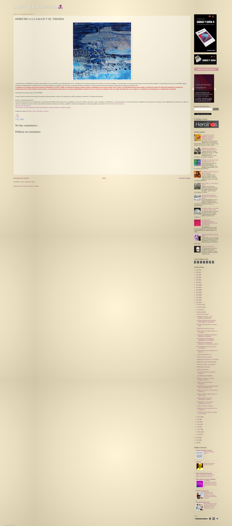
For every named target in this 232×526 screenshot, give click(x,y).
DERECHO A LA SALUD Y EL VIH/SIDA (207, 359)
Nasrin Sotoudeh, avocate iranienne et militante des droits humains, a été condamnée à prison (210, 506)
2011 (197, 440)
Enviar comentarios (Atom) (28, 181)
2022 (197, 280)
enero (199, 434)
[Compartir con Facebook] (21, 119)
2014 (197, 300)
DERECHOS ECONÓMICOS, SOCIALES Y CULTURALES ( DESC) (207, 343)
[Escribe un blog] (18, 119)
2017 (197, 292)
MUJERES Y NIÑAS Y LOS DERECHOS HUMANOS (204, 317)
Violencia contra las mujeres (204, 357)
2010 (197, 442)
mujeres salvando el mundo (204, 450)
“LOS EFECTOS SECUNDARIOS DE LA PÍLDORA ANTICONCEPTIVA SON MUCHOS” (209, 222)
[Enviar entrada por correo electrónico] (17, 115)
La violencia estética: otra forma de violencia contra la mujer (210, 209)
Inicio (104, 178)
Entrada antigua (184, 178)
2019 (197, 287)
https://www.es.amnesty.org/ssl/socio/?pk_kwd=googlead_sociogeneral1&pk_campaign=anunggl (42, 107)
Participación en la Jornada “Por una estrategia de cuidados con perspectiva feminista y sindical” (210, 495)
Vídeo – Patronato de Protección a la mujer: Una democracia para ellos (205, 475)
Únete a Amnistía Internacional (115, 104)
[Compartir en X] (19, 119)
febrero (199, 432)
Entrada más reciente (21, 178)
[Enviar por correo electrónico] (16, 119)
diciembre (200, 304)
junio (198, 422)
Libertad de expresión (202, 369)
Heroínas (198, 462)
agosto (199, 416)
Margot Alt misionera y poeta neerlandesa (209, 464)
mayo (199, 424)
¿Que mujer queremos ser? (204, 354)
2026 (197, 270)
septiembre (200, 312)
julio (198, 419)
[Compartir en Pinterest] (23, 119)
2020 (197, 285)
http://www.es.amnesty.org (22, 105)
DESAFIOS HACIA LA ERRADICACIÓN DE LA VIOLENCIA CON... (207, 387)
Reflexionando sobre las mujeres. (206, 328)
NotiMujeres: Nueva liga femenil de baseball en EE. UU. (210, 160)
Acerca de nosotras (10, 525)
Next (215, 89)
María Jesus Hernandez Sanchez (38, 111)
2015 (197, 297)
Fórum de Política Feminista (204, 473)
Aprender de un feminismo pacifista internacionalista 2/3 (209, 149)
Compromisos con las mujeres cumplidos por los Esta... (205, 402)
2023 (197, 277)
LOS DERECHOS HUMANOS (205, 376)
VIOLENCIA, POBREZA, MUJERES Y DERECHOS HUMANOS (207, 335)
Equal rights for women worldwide (205, 479)
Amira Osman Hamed (202, 314)
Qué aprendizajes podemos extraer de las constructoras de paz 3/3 (210, 197)
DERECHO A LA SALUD (203, 367)
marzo (199, 429)
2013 (197, 302)
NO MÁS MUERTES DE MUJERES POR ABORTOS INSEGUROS (206, 321)
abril (198, 427)
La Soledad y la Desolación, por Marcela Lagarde (210, 172)
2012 (197, 437)
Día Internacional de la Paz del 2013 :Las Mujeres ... (206, 347)
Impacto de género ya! (202, 491)
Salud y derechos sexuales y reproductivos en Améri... (204, 398)
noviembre (200, 307)
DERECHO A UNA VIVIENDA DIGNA (207, 362)
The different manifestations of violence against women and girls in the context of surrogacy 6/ (210, 483)
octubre (199, 309)
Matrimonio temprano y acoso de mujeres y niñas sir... (205, 379)
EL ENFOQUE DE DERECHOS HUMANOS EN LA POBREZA (205, 339)
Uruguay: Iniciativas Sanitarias (205, 405)
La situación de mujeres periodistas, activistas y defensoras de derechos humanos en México (208, 137)
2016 (197, 295)
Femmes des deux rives (202, 502)
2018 (197, 290)
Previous (192, 89)
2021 (197, 282)
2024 (197, 275)
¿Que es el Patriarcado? (208, 246)
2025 (197, 272)
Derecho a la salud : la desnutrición (206, 364)
